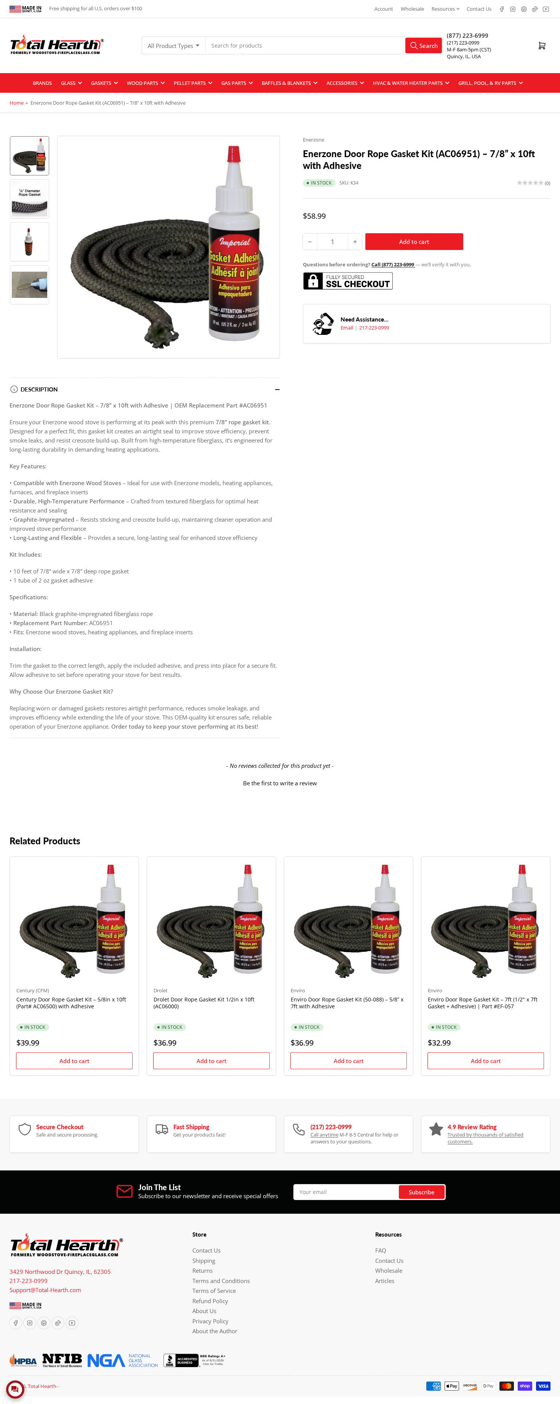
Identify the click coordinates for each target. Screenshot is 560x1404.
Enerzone (313, 139)
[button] (280, 782)
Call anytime (324, 1134)
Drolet (161, 990)
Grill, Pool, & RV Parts (487, 83)
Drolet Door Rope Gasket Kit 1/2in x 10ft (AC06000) (204, 1003)
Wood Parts (142, 83)
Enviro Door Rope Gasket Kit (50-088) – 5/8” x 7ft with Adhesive (347, 1003)
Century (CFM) (32, 990)
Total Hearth (42, 1386)
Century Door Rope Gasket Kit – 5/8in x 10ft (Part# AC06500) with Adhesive (71, 1003)
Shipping (203, 1260)
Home (17, 102)
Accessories (341, 83)
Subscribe (422, 1192)
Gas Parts (233, 83)
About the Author (214, 1331)
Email (347, 327)
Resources (443, 8)
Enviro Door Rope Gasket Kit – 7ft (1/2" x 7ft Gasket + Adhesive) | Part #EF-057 (483, 1003)
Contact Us (479, 8)
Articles (384, 1281)
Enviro (298, 990)
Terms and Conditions (221, 1281)
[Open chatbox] (15, 1389)
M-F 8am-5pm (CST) (469, 49)
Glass (68, 83)
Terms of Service (214, 1290)
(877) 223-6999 (467, 35)
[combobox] (324, 45)
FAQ (380, 1250)
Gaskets (101, 83)
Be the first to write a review (280, 783)
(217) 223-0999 (463, 42)
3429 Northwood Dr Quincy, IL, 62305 (60, 1271)
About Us (204, 1311)
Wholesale (412, 8)
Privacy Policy (210, 1321)
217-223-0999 (374, 327)
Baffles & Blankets (286, 83)
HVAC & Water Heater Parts (408, 83)
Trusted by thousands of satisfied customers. (485, 1138)
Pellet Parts (190, 83)
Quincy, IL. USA (464, 56)
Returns (202, 1270)
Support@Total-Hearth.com (45, 1290)
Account (383, 8)
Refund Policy (210, 1301)
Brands (42, 83)
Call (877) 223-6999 (393, 264)
